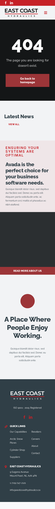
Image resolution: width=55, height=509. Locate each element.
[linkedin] (11, 2)
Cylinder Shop (17, 450)
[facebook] (5, 2)
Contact (35, 453)
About (34, 446)
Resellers (36, 431)
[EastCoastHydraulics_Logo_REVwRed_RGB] (27, 391)
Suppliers (15, 457)
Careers (35, 439)
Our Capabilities (18, 431)
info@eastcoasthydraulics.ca (25, 490)
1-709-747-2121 (18, 483)
